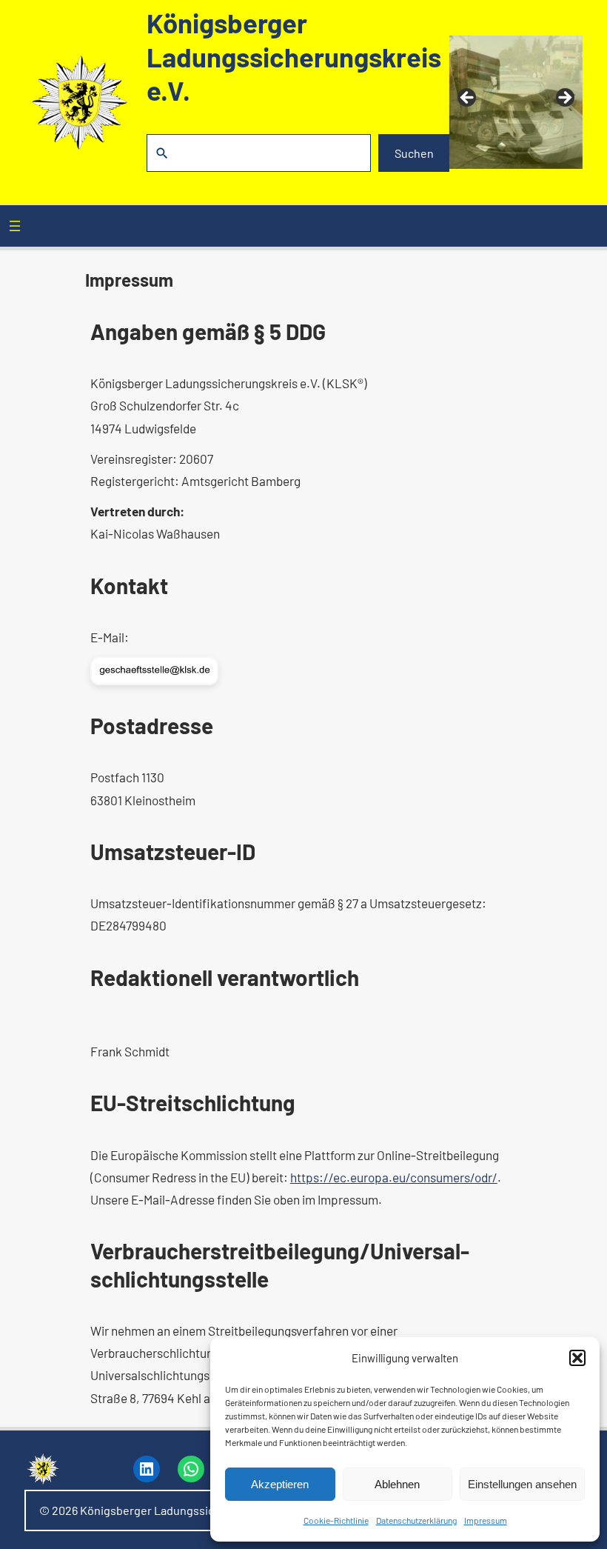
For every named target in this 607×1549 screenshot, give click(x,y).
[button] (577, 1357)
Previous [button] (468, 98)
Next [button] (564, 98)
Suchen (414, 153)
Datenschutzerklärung (416, 1520)
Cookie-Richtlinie (336, 1520)
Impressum (485, 1520)
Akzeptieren (280, 1484)
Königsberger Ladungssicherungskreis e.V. (294, 56)
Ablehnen (397, 1484)
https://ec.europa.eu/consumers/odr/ (393, 1177)
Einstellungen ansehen (522, 1484)
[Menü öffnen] (15, 226)
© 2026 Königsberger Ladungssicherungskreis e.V (171, 1510)
